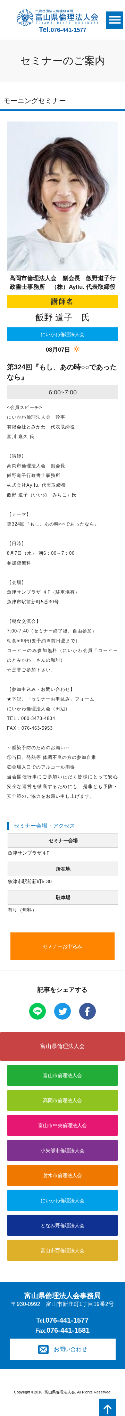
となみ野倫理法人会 (62, 1225)
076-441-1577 (67, 1320)
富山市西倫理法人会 (62, 1250)
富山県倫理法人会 (62, 1046)
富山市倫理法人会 (62, 1075)
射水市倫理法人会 (62, 1175)
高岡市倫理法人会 (62, 1100)
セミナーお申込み (62, 946)
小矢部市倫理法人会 (62, 1150)
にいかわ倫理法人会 (62, 1200)
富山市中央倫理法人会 (62, 1125)
